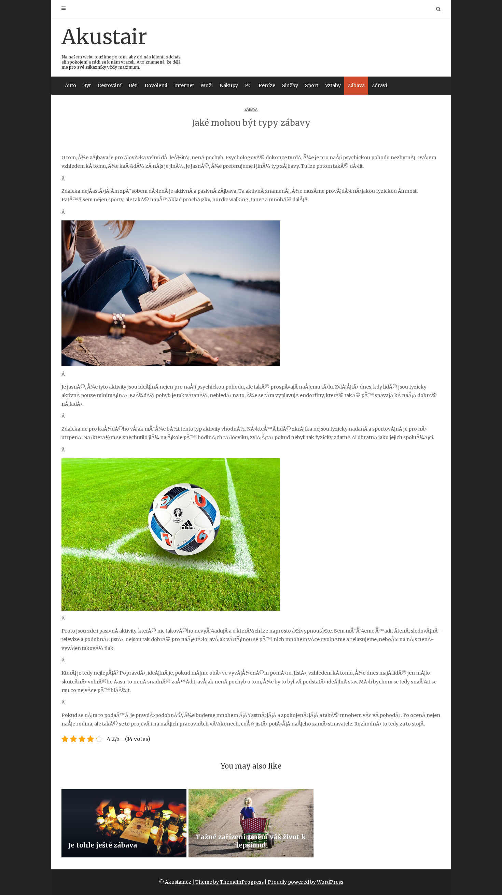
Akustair (121, 47)
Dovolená (155, 85)
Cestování (110, 85)
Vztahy (333, 85)
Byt (87, 85)
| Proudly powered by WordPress (304, 882)
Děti (133, 85)
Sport (311, 85)
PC (248, 85)
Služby (290, 85)
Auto (70, 85)
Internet (184, 85)
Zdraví (379, 85)
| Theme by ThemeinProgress (228, 882)
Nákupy (229, 85)
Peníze (267, 85)
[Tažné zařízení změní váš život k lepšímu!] (251, 823)
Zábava (356, 85)
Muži (207, 85)
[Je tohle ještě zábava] (123, 823)
